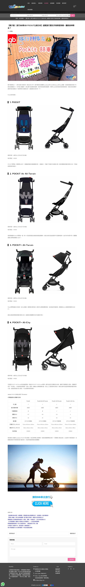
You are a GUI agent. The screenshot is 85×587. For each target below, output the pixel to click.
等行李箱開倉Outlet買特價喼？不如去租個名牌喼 (20, 527)
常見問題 (58, 3)
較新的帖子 (73, 533)
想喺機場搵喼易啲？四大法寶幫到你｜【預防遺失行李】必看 (23, 523)
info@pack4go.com (39, 580)
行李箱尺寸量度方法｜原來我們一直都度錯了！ (19, 525)
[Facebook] (68, 568)
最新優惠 (52, 3)
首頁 (29, 3)
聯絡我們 (57, 569)
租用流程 (40, 3)
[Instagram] (73, 568)
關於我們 (64, 3)
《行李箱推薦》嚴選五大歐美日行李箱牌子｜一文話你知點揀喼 (23, 521)
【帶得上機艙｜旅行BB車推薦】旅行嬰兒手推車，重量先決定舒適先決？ (26, 517)
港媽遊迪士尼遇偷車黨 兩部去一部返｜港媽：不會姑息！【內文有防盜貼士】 (27, 519)
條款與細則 (30, 9)
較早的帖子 (12, 533)
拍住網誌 (46, 3)
